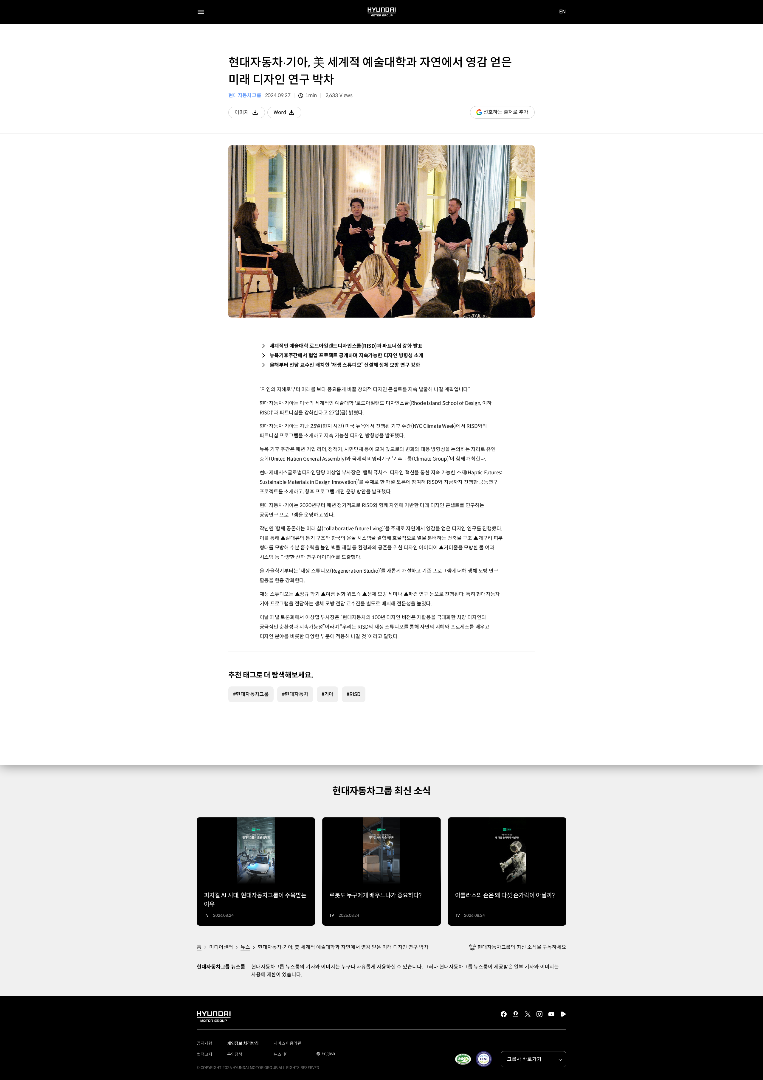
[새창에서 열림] (463, 1059)
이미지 (250, 113)
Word (287, 113)
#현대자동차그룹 (251, 694)
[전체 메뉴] (201, 12)
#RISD (354, 694)
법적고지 (204, 1054)
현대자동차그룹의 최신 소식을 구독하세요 (521, 947)
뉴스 (245, 947)
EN (562, 12)
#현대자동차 (295, 694)
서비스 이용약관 (287, 1043)
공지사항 (204, 1043)
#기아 (328, 694)
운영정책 (235, 1054)
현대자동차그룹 (244, 95)
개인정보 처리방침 (243, 1043)
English (325, 1054)
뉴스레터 (281, 1054)
